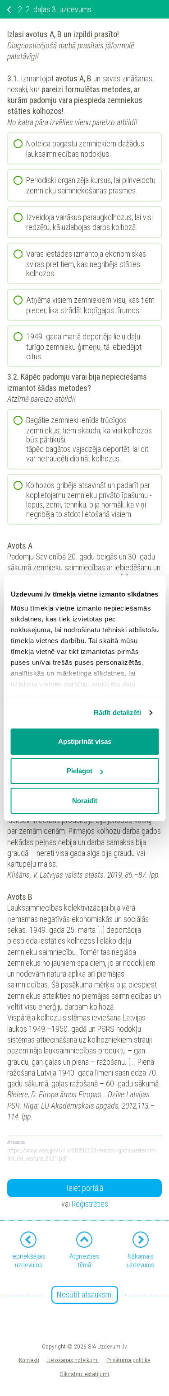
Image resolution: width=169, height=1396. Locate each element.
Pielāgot (79, 771)
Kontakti (29, 1359)
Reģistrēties (90, 1203)
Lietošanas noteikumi (72, 1359)
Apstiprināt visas (84, 741)
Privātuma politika (128, 1359)
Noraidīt (84, 800)
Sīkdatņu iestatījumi (84, 1373)
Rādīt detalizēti (118, 712)
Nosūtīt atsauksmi (85, 1294)
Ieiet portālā (84, 1188)
